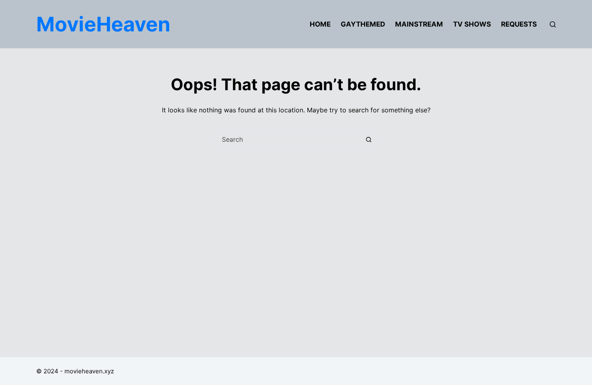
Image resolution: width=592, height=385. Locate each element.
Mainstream (419, 24)
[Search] (553, 24)
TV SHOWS (472, 24)
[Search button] (368, 139)
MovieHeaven (103, 24)
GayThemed (363, 24)
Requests (519, 24)
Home (320, 24)
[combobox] (288, 139)
